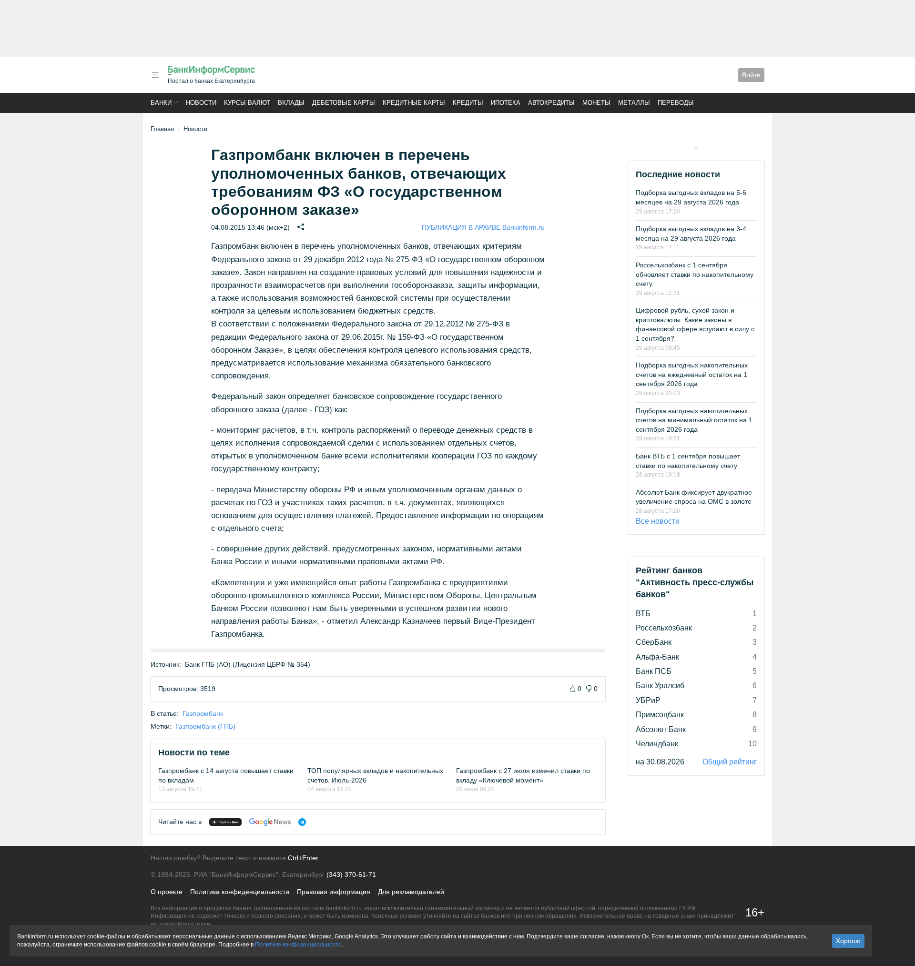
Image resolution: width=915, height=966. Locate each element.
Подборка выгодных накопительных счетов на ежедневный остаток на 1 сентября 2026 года (692, 374)
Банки (161, 102)
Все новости (658, 521)
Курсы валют (247, 102)
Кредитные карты (414, 102)
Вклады (291, 102)
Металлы (634, 102)
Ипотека (505, 102)
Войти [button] (751, 75)
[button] (155, 75)
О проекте (167, 891)
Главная (162, 128)
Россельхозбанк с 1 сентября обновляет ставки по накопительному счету (694, 274)
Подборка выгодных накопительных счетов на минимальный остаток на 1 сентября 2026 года (694, 420)
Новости (201, 102)
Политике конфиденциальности (298, 944)
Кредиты (468, 102)
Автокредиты (551, 102)
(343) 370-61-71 (351, 874)
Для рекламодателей (411, 891)
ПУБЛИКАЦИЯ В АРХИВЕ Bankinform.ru (483, 227)
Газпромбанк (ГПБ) (205, 726)
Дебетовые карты (343, 102)
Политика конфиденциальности (239, 891)
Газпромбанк (203, 713)
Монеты (596, 102)
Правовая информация (333, 891)
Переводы (676, 102)
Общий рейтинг (729, 762)
